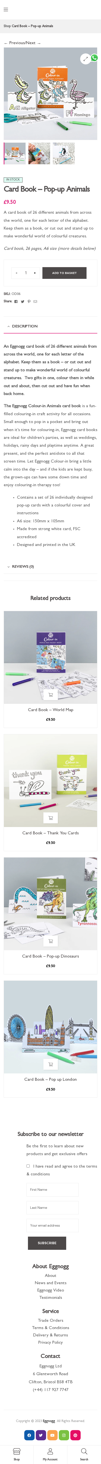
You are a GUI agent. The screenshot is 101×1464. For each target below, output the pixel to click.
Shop (7, 26)
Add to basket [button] (50, 694)
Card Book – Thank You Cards (50, 833)
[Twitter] (41, 1435)
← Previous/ (15, 43)
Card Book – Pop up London (50, 1080)
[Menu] (6, 10)
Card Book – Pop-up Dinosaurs (50, 957)
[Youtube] (52, 1435)
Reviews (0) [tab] (23, 567)
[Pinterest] (75, 1435)
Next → (33, 43)
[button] (85, 58)
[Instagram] (64, 1435)
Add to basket (64, 273)
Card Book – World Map (50, 710)
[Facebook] (29, 1435)
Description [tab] (25, 327)
